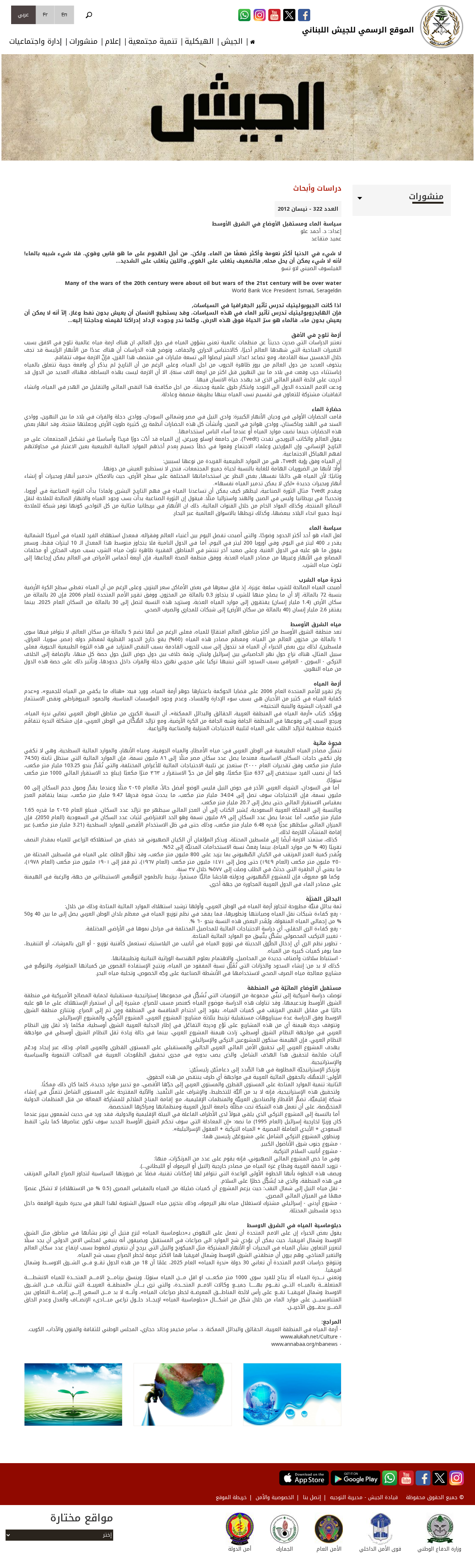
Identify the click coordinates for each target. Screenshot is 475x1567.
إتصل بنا (312, 1497)
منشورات (83, 41)
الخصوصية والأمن (275, 1497)
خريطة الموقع (231, 1497)
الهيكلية (199, 41)
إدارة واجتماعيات (35, 41)
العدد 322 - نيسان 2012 (308, 209)
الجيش (232, 41)
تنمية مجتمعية (152, 41)
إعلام (113, 41)
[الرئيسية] (441, 26)
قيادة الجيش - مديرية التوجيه (364, 1497)
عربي (23, 15)
